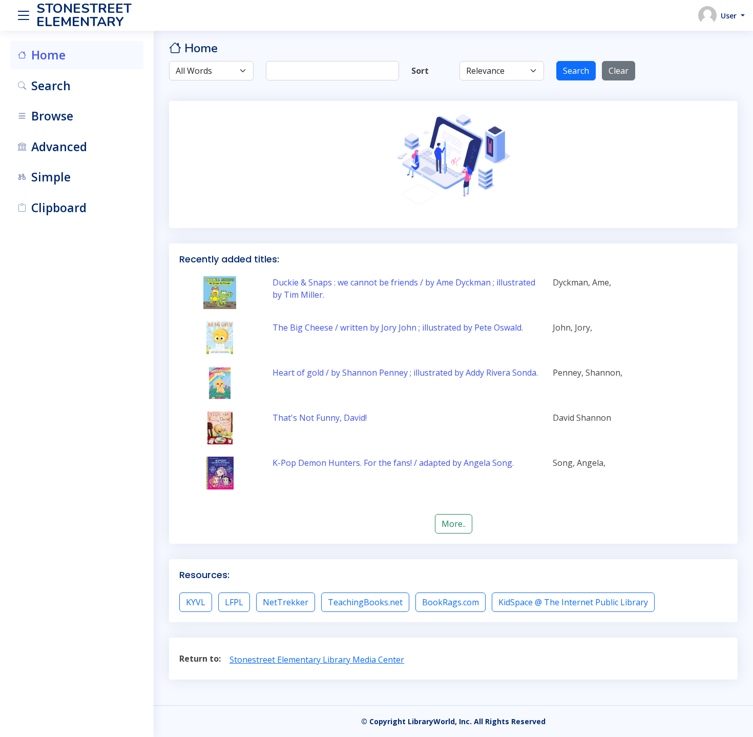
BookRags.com (450, 602)
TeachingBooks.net (365, 602)
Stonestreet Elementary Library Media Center (316, 659)
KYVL (195, 602)
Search (576, 70)
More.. (454, 523)
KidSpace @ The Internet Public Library (573, 602)
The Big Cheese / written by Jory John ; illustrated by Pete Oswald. (398, 327)
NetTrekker (285, 602)
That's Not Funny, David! (320, 417)
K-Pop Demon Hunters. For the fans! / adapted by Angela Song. (393, 462)
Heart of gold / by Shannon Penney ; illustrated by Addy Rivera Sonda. (405, 372)
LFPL (234, 602)
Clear (619, 70)
